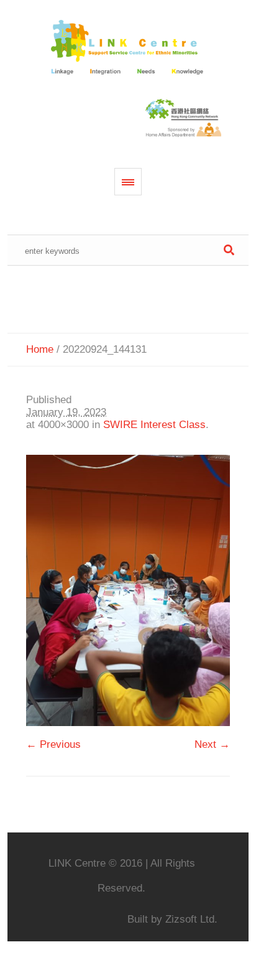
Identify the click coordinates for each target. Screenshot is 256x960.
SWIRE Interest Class (154, 425)
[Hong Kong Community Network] (128, 48)
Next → (212, 744)
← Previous (53, 744)
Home (39, 349)
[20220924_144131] (127, 590)
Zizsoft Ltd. (191, 919)
